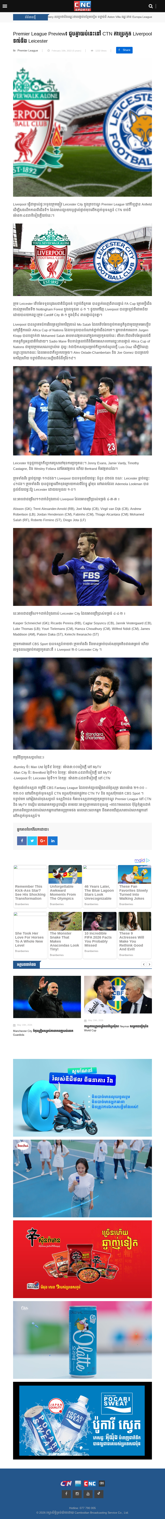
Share (126, 50)
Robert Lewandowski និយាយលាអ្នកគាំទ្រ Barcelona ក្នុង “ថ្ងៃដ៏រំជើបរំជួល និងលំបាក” (117, 1029)
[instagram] (77, 1494)
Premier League (28, 50)
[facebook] (66, 1494)
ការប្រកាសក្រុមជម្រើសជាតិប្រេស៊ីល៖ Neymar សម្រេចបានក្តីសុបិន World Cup (45, 1028)
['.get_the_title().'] (47, 995)
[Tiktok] (98, 1494)
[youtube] (88, 1494)
